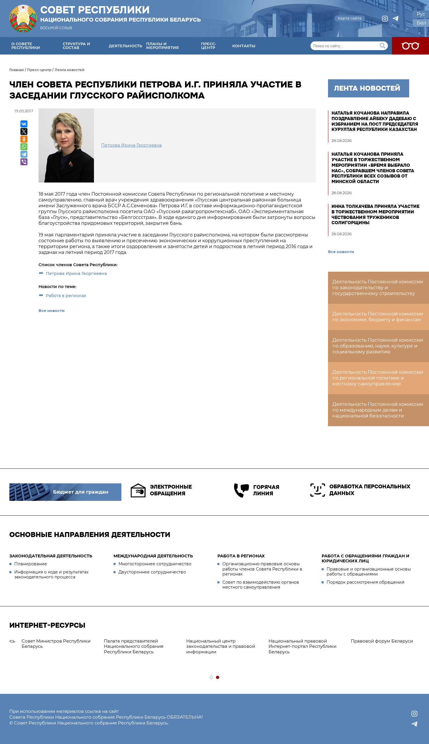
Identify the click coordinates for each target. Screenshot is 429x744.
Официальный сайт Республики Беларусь (295, 643)
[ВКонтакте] (23, 123)
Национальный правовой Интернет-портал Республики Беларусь (129, 646)
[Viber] (23, 161)
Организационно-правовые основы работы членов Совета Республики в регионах (262, 569)
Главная (16, 70)
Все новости (51, 310)
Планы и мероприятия (162, 45)
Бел (421, 23)
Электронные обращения (171, 490)
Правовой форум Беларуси (208, 641)
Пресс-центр (208, 45)
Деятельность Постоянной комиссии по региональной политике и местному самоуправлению (377, 378)
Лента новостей (70, 70)
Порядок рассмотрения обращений (365, 582)
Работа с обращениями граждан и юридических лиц (365, 558)
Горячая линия (266, 490)
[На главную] (23, 18)
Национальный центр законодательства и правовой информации (46, 646)
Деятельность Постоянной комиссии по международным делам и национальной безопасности (377, 410)
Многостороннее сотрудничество (154, 563)
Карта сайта (350, 18)
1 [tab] (211, 677)
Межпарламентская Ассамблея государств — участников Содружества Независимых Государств (377, 649)
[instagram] (385, 18)
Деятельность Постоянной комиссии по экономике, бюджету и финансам (377, 316)
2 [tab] (217, 677)
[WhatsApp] (23, 146)
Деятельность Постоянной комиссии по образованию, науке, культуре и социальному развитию (377, 346)
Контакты (243, 45)
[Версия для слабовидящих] (410, 46)
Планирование (30, 563)
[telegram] (395, 18)
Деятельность (125, 45)
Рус (421, 14)
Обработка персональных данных (369, 489)
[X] (23, 131)
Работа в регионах (66, 295)
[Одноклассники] (23, 139)
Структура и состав (76, 45)
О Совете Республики (25, 45)
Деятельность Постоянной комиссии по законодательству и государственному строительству (377, 287)
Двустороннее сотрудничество (152, 572)
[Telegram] (23, 154)
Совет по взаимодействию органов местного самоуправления (260, 585)
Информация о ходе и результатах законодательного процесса (51, 574)
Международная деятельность (153, 556)
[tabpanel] (50, 647)
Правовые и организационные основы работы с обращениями (369, 571)
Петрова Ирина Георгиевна (76, 273)
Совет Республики (120, 14)
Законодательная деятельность (50, 556)
